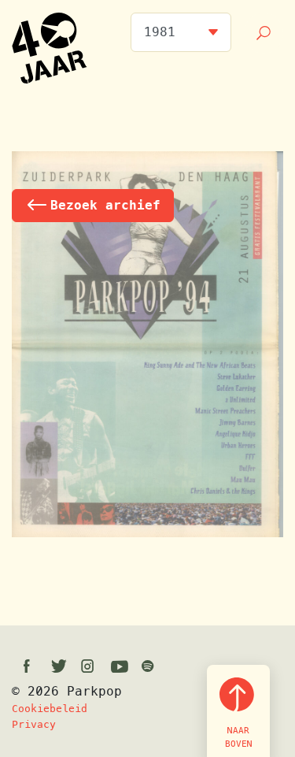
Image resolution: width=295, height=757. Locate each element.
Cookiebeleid (49, 708)
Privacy (34, 724)
